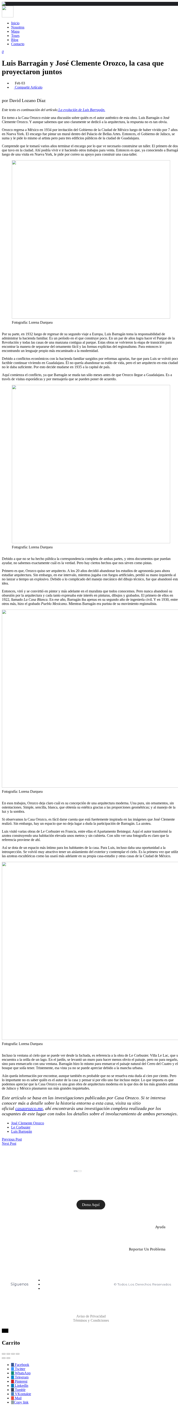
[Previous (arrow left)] (4, 1358)
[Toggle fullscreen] (13, 1354)
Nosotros (17, 27)
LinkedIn (21, 1386)
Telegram (21, 1377)
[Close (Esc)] (4, 1354)
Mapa (15, 31)
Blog (14, 40)
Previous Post (12, 1139)
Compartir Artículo (28, 87)
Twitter (19, 1369)
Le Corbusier (20, 1127)
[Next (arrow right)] (8, 1358)
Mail (18, 1398)
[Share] (8, 1354)
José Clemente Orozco (27, 1123)
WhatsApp (22, 1373)
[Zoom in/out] (17, 1354)
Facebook (21, 1365)
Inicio (15, 23)
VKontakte (22, 1394)
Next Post (9, 1143)
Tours (15, 36)
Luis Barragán (21, 1131)
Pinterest (20, 1381)
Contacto (17, 44)
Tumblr (19, 1390)
